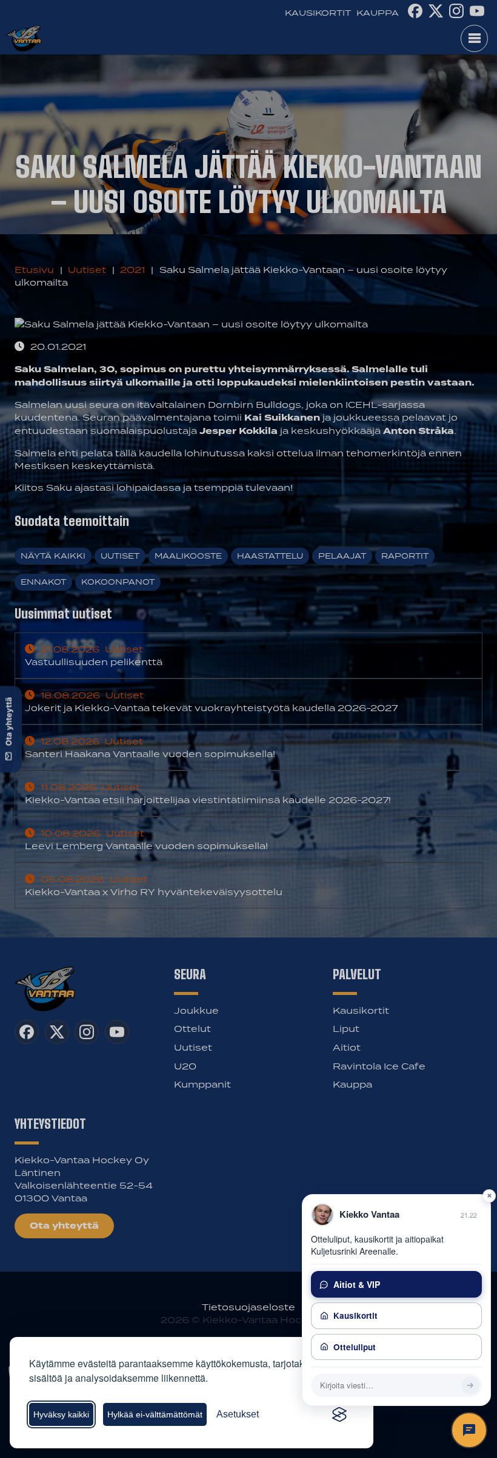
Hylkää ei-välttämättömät (154, 1414)
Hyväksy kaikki (61, 1414)
